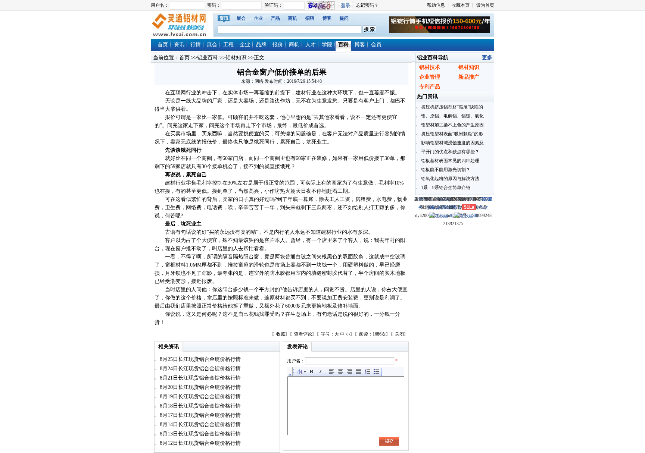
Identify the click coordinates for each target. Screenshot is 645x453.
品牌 (261, 44)
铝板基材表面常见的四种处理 (449, 160)
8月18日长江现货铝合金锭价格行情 (199, 406)
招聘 (309, 18)
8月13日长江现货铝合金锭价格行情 (199, 434)
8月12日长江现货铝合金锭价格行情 (199, 443)
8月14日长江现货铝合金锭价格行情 (199, 424)
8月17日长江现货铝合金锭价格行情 (199, 415)
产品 (275, 18)
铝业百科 (207, 57)
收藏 (280, 334)
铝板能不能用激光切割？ (445, 169)
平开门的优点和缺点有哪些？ (449, 151)
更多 (487, 57)
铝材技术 (429, 67)
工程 (228, 44)
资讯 (223, 18)
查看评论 (303, 334)
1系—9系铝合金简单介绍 (445, 187)
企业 (258, 18)
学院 (327, 44)
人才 (310, 44)
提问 (344, 18)
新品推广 (468, 77)
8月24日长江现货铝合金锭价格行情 (199, 368)
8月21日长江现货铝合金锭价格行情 (199, 378)
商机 (292, 18)
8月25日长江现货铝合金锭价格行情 (199, 359)
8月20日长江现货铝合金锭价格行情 (199, 387)
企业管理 (429, 77)
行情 (195, 44)
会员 (376, 44)
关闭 (399, 334)
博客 (326, 18)
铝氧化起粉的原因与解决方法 (449, 178)
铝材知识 (235, 57)
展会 (241, 18)
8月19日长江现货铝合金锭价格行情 (199, 396)
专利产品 (429, 86)
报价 (277, 44)
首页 (163, 44)
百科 (343, 44)
